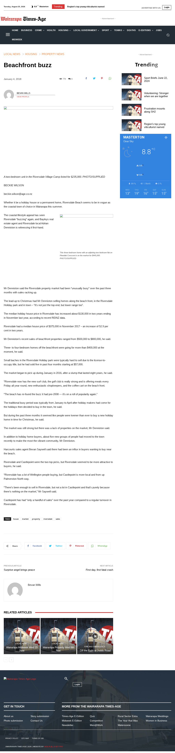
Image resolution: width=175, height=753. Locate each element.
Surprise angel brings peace (19, 569)
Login (166, 7)
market (25, 519)
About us (8, 716)
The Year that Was (128, 720)
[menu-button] (7, 35)
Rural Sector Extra (128, 716)
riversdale (47, 519)
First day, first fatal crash (99, 569)
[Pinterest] (101, 78)
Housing (31, 54)
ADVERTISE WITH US (151, 8)
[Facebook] (86, 78)
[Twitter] (94, 78)
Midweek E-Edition (72, 720)
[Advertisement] (58, 289)
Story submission (40, 716)
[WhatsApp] (109, 78)
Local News (12, 54)
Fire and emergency (94, 647)
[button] (168, 35)
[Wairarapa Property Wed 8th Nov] (59, 636)
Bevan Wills (23, 93)
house (16, 519)
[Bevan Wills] (9, 95)
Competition (96, 720)
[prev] (110, 6)
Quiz (92, 716)
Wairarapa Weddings (157, 716)
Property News (53, 54)
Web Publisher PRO (53, 747)
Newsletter (67, 725)
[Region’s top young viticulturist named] (132, 125)
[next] (116, 6)
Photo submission (13, 720)
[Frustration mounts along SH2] (132, 110)
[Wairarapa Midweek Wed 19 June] (22, 636)
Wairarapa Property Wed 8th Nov (58, 649)
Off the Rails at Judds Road (95, 650)
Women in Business (156, 720)
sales (58, 519)
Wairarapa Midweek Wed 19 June (21, 649)
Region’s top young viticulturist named (85, 6)
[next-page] (11, 660)
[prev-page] (6, 660)
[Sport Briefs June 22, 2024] (132, 79)
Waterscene (124, 725)
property (36, 519)
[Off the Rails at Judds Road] (95, 636)
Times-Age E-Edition (73, 716)
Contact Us (37, 720)
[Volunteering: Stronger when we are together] (132, 95)
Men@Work (96, 725)
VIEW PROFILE (23, 97)
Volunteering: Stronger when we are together (156, 95)
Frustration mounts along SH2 (154, 110)
